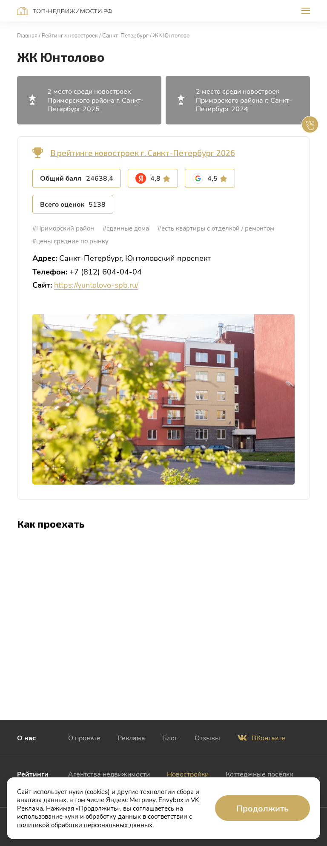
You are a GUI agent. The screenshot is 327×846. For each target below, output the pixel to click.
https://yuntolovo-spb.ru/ (96, 284)
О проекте (84, 737)
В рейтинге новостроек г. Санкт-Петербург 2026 (142, 153)
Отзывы (207, 737)
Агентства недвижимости (109, 774)
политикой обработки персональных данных (84, 825)
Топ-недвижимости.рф (64, 11)
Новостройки (188, 774)
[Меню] (305, 10)
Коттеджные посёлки (259, 774)
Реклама (131, 737)
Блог (170, 737)
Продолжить (262, 808)
